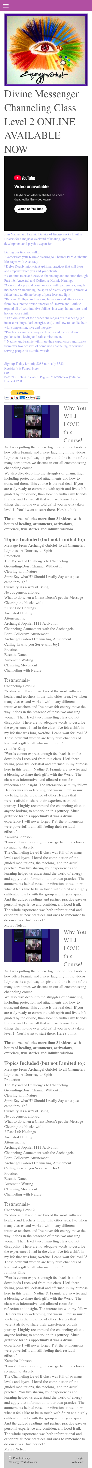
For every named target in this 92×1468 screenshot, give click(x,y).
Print (15, 1458)
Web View (77, 1462)
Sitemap (25, 1458)
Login (79, 1458)
